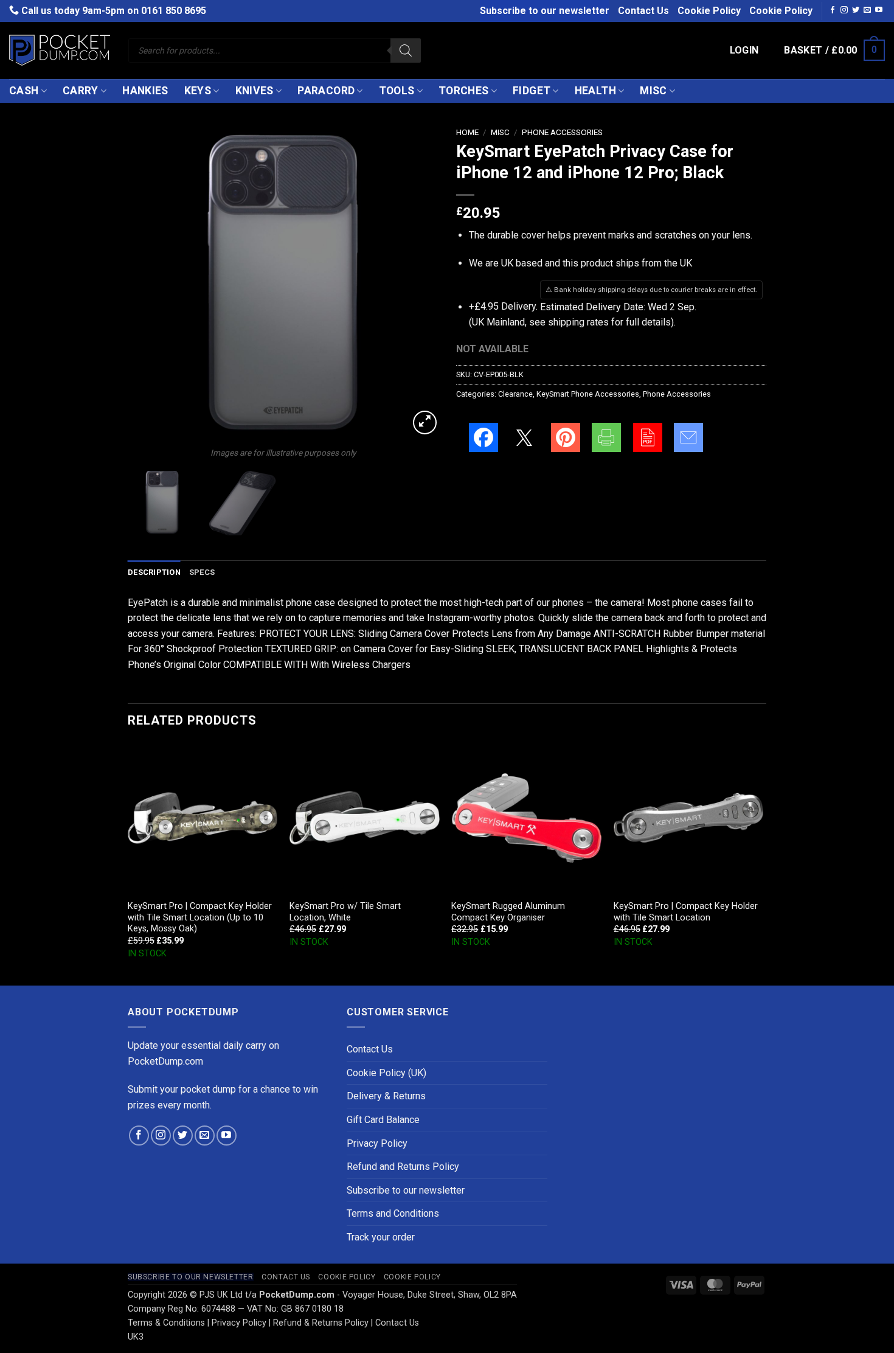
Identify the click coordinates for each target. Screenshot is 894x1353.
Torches (463, 91)
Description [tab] (154, 572)
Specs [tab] (202, 572)
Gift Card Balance (383, 1119)
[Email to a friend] (688, 437)
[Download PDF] (647, 437)
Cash (23, 91)
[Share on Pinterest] (565, 437)
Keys (197, 91)
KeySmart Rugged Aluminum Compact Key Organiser (508, 912)
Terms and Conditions (393, 1213)
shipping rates (578, 322)
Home (467, 132)
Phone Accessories (562, 132)
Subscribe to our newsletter (544, 10)
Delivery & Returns (386, 1096)
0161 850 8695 (173, 10)
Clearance (515, 393)
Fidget (531, 91)
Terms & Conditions (166, 1323)
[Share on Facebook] (483, 437)
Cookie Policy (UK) (386, 1073)
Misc (653, 91)
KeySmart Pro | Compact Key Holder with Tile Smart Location (686, 912)
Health (595, 91)
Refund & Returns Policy (321, 1323)
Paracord (326, 91)
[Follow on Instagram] (844, 10)
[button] (744, 50)
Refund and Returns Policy (403, 1166)
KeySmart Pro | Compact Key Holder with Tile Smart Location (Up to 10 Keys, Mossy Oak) (200, 917)
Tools (397, 91)
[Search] (405, 50)
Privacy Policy (377, 1143)
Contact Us (643, 10)
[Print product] (606, 437)
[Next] (417, 282)
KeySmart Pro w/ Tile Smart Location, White (345, 912)
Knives (254, 91)
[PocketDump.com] (59, 50)
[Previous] (149, 282)
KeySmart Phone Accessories (587, 393)
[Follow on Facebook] (832, 10)
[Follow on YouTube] (878, 10)
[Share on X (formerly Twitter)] (524, 437)
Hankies (145, 91)
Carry (81, 91)
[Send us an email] (867, 10)
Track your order (381, 1237)
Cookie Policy (709, 10)
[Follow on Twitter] (855, 10)
